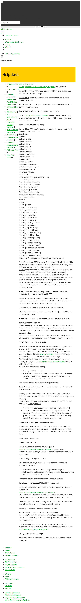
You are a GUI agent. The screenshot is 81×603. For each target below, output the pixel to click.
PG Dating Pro (10, 562)
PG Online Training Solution (10, 124)
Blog (7, 576)
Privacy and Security (13, 595)
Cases (7, 44)
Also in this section (26, 84)
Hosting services (11, 555)
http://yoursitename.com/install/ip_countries (36, 492)
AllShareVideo (12, 107)
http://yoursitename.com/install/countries (35, 449)
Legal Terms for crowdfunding (17, 600)
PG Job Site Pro (13, 89)
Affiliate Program (12, 579)
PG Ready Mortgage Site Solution (12, 145)
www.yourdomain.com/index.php (52, 361)
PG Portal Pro (12, 150)
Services (8, 39)
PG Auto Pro (11, 112)
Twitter (8, 588)
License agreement (12, 592)
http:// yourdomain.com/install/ (36, 115)
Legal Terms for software (15, 597)
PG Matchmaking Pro (12, 117)
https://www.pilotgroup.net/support (33, 529)
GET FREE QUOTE (13, 54)
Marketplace (10, 553)
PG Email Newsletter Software (11, 97)
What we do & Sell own (14, 42)
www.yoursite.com (47, 354)
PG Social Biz (10, 570)
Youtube (8, 586)
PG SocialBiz (11, 135)
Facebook (9, 583)
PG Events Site (12, 84)
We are (8, 47)
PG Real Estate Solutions (14, 567)
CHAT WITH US (12, 35)
